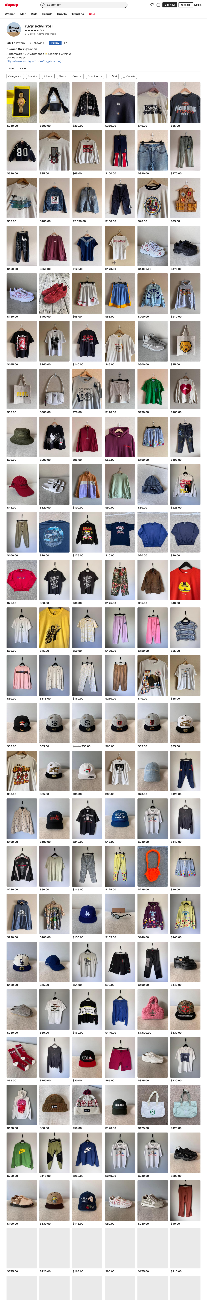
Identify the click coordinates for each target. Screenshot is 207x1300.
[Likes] (152, 5)
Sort (114, 76)
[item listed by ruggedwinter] (22, 102)
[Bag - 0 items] (158, 5)
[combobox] (83, 5)
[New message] (66, 43)
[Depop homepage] (11, 5)
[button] (34, 30)
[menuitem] (10, 14)
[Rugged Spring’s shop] (14, 29)
